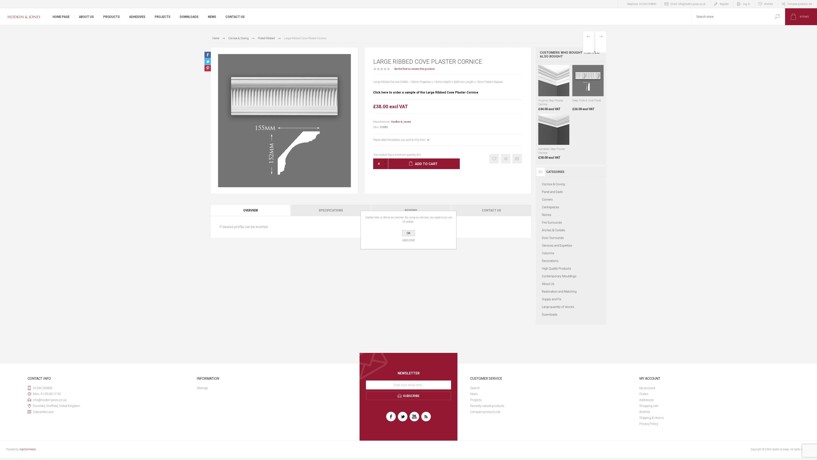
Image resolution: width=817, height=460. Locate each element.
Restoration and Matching (559, 291)
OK (408, 233)
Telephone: (641, 4)
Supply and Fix (551, 299)
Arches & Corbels (553, 230)
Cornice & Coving (553, 184)
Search (475, 388)
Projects (475, 400)
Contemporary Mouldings (559, 276)
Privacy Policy (648, 424)
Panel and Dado (552, 192)
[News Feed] (426, 416)
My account (647, 388)
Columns (548, 253)
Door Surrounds (553, 238)
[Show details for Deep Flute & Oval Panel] (588, 88)
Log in (746, 4)
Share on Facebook (207, 55)
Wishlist (644, 412)
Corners (547, 199)
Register (724, 4)
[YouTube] (414, 416)
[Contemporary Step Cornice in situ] (554, 137)
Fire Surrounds (552, 222)
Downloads (549, 314)
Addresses (646, 400)
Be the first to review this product (414, 68)
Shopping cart (648, 406)
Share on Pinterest (207, 68)
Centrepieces (550, 207)
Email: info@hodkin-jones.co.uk (688, 4)
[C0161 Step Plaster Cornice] (554, 88)
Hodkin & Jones (401, 121)
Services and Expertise (557, 245)
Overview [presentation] (250, 210)
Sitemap (202, 388)
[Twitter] (402, 416)
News (474, 394)
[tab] (251, 210)
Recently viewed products (487, 406)
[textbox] (730, 16)
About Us (548, 284)
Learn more (409, 239)
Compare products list (799, 4)
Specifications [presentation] (331, 210)
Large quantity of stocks (558, 307)
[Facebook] (391, 416)
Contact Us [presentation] (491, 210)
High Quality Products (556, 268)
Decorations (550, 261)
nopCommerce (28, 449)
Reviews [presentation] (411, 210)
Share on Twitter (207, 61)
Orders (643, 394)
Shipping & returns (651, 418)
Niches (546, 215)
